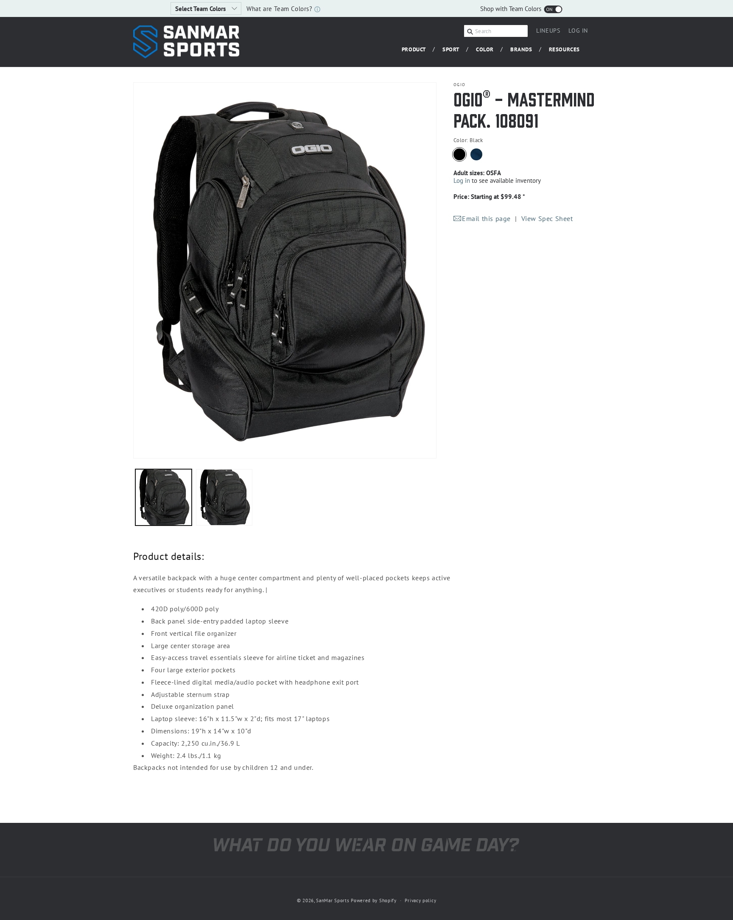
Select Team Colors (201, 9)
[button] (417, 50)
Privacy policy (420, 900)
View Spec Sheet (547, 218)
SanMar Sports (332, 900)
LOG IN (578, 32)
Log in (461, 180)
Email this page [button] (486, 218)
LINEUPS (548, 30)
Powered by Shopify (374, 900)
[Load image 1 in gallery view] (163, 497)
